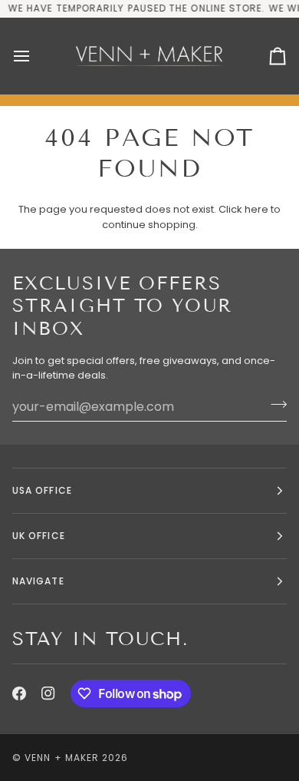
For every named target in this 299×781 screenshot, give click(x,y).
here (256, 209)
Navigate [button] (38, 580)
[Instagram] (48, 693)
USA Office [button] (42, 490)
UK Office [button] (38, 535)
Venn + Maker (62, 757)
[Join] (274, 404)
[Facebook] (19, 693)
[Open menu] (35, 56)
